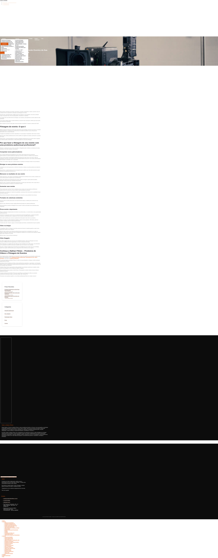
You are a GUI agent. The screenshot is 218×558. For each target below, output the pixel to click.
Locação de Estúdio (19, 40)
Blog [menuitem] (3, 556)
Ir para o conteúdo (3, 0)
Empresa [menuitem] (4, 521)
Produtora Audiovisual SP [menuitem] (10, 523)
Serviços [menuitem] (4, 536)
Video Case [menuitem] (7, 552)
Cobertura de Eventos (19, 52)
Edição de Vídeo (18, 58)
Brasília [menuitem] (6, 530)
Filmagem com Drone (19, 54)
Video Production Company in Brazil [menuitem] (12, 527)
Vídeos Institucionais (19, 41)
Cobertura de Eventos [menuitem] (9, 545)
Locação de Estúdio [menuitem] (9, 537)
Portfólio (31, 38)
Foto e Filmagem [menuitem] (8, 546)
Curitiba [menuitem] (6, 531)
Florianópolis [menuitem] (7, 528)
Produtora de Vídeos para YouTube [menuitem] (12, 542)
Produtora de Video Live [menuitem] (9, 532)
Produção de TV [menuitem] (8, 549)
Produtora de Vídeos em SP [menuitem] (10, 524)
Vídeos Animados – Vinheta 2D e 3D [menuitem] (12, 540)
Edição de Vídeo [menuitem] (8, 550)
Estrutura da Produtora (6, 40)
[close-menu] (2, 53)
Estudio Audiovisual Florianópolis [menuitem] (11, 529)
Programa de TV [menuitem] (8, 544)
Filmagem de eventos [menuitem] (9, 541)
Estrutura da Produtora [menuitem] (9, 522)
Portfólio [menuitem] (4, 554)
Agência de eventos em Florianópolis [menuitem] (12, 535)
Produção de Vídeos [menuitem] (9, 543)
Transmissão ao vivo (19, 42)
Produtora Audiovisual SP (7, 41)
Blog (42, 38)
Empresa (4, 38)
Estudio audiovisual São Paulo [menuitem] (11, 525)
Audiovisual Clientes (19, 61)
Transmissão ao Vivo (6, 55)
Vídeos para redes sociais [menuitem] (10, 548)
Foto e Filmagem (18, 53)
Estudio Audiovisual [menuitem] (6, 555)
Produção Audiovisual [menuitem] (9, 551)
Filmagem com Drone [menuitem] (9, 547)
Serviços (17, 38)
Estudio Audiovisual (37, 39)
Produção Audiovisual (19, 59)
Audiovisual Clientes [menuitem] (9, 553)
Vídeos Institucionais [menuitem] (9, 538)
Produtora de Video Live (6, 54)
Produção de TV (18, 56)
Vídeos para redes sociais (20, 55)
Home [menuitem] (3, 520)
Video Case (17, 60)
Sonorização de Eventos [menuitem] (9, 526)
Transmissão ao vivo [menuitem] (9, 539)
